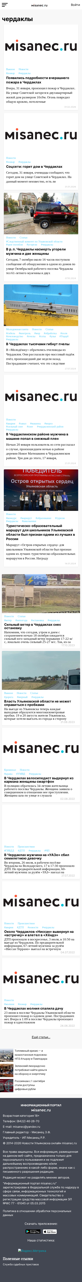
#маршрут (26, 518)
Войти (75, 5)
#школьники (29, 521)
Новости (23, 69)
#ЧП (46, 850)
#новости (33, 927)
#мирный (22, 697)
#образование (43, 518)
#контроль (25, 333)
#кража (8, 773)
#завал (22, 423)
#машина (35, 423)
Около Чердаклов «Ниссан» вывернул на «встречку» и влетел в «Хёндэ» (39, 933)
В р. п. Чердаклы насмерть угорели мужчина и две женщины (36, 251)
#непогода (21, 620)
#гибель (10, 333)
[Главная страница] (39, 4)
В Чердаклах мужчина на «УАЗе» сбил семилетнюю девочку (36, 856)
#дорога (8, 697)
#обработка (50, 333)
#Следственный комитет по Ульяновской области (34, 241)
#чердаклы (24, 73)
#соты (42, 336)
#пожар (10, 73)
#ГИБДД (9, 850)
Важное (10, 69)
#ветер (8, 620)
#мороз (48, 423)
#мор (37, 333)
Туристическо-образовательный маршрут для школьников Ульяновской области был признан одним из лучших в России (40, 532)
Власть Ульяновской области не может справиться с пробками (37, 703)
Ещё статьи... (41, 1037)
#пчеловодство (14, 336)
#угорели (32, 244)
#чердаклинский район (50, 426)
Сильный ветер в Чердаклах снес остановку (32, 626)
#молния (9, 1004)
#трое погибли (14, 244)
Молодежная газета (17, 329)
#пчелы (31, 336)
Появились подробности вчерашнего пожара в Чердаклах (37, 80)
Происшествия (26, 846)
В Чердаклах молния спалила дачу (33, 1008)
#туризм (60, 518)
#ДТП (21, 850)
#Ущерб (63, 336)
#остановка (37, 620)
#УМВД (20, 773)
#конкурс (11, 518)
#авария (10, 423)
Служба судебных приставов (21, 1264)
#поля (63, 333)
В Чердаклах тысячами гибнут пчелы (37, 344)
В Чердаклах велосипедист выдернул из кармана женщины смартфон (38, 779)
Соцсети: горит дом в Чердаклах (34, 167)
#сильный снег (14, 426)
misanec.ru (69, 1143)
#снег (30, 426)
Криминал (10, 769)
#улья (53, 336)
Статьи (23, 237)
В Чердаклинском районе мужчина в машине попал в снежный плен (37, 436)
